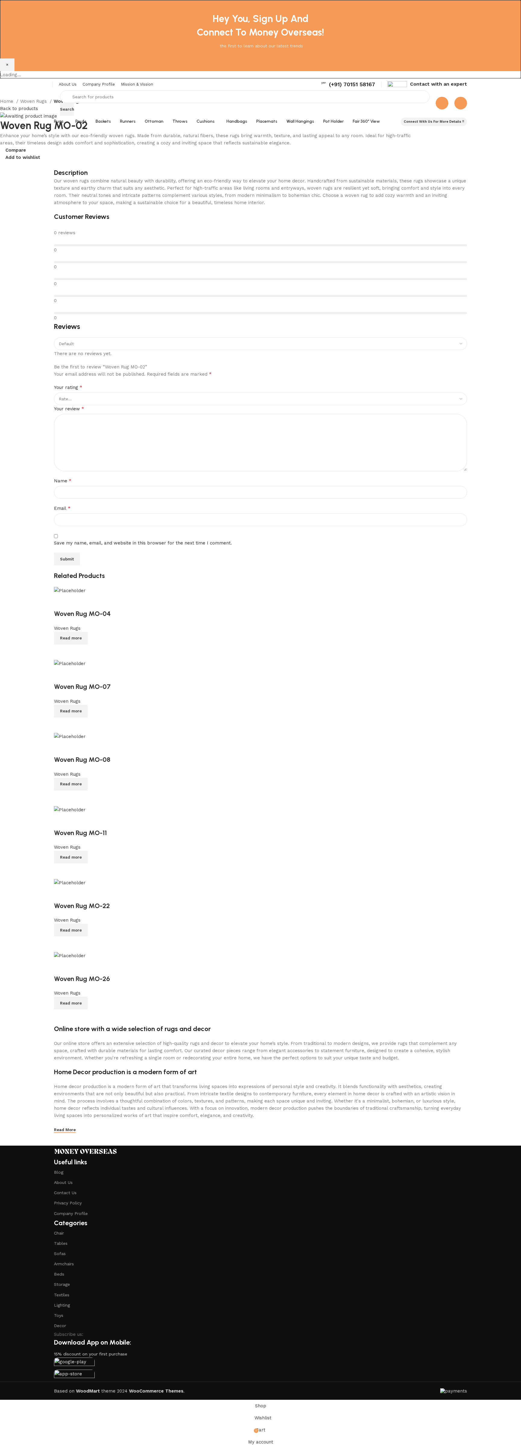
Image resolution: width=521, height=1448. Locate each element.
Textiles (61, 1294)
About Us (63, 1182)
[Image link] (85, 1151)
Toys (58, 1315)
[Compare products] (442, 103)
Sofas (60, 1253)
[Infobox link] (348, 84)
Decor (60, 1325)
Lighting (62, 1305)
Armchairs (64, 1263)
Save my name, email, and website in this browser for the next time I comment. (143, 543)
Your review (69, 409)
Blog (58, 1172)
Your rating (68, 387)
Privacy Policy (68, 1202)
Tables (61, 1243)
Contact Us (65, 1192)
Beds (59, 1274)
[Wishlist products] (460, 103)
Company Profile (71, 1213)
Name (62, 481)
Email (62, 508)
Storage (62, 1284)
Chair (59, 1233)
